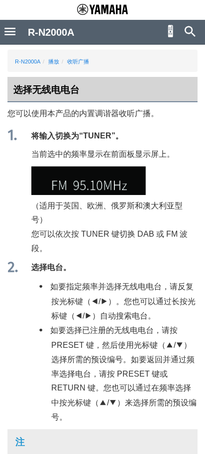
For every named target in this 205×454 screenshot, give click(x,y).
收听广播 (78, 62)
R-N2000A (27, 62)
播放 (53, 62)
